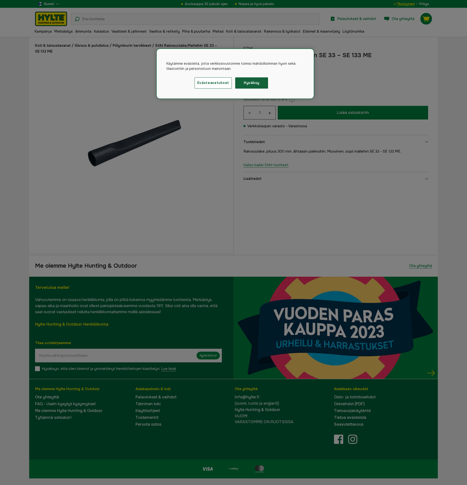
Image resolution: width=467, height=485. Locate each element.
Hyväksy (252, 83)
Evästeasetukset (213, 83)
